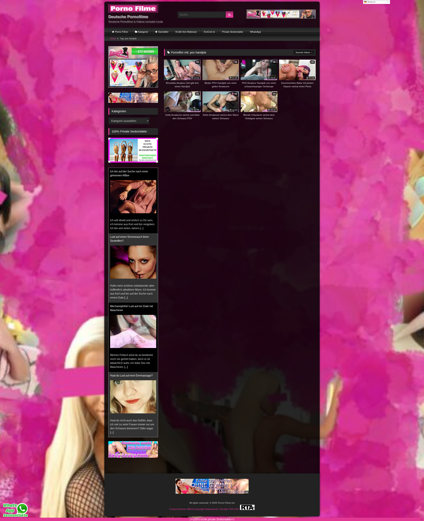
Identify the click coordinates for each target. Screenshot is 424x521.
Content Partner (178, 513)
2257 (237, 513)
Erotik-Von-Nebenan (186, 31)
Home (113, 38)
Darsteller (163, 31)
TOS (231, 513)
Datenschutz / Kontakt (217, 513)
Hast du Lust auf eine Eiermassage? (131, 310)
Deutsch (371, 2)
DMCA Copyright (196, 513)
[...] (126, 232)
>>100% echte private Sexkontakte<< (212, 519)
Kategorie (143, 31)
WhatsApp (255, 31)
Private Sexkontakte (232, 31)
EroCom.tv (209, 31)
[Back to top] (413, 511)
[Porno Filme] (133, 9)
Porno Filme (121, 31)
